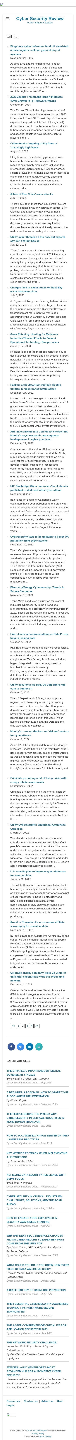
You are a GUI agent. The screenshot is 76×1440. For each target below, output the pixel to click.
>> (36, 1025)
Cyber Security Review (40, 18)
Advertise (47, 1401)
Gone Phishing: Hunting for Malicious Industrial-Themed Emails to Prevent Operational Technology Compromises (34, 338)
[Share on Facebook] (11, 1049)
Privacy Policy (38, 1433)
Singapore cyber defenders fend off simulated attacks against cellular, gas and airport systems (39, 50)
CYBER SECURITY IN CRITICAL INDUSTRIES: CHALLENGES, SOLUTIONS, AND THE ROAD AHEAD (35, 1200)
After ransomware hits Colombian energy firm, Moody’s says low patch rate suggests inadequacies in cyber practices (39, 435)
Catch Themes (45, 1436)
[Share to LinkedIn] (29, 1049)
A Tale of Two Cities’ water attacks (31, 194)
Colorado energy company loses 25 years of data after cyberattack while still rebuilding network (38, 976)
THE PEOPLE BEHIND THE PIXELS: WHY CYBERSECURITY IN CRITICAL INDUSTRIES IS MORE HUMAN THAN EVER (35, 1117)
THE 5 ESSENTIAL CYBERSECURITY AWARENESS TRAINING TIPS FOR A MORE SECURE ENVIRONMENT (37, 1307)
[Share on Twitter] (20, 1049)
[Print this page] (39, 1049)
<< (13, 1025)
